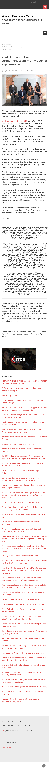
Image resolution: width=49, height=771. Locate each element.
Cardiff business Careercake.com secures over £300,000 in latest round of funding (21, 617)
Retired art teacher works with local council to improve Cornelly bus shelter (22, 700)
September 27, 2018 (11, 71)
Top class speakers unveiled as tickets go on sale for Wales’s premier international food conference (24, 586)
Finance (34, 71)
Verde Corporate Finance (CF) (14, 121)
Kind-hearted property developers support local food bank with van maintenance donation (24, 408)
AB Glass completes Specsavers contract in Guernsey (24, 687)
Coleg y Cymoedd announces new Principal (20, 556)
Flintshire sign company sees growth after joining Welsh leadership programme (23, 430)
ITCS (3, 730)
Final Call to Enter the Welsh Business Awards (21, 599)
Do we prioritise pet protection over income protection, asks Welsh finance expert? (20, 479)
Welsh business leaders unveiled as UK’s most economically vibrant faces (21, 530)
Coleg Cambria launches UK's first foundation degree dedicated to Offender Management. (21, 578)
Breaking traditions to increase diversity (19, 444)
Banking (23, 71)
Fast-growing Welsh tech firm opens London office (23, 653)
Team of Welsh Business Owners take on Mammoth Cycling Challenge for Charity (24, 382)
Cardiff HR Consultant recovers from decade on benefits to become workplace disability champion (23, 457)
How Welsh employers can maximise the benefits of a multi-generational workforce (24, 658)
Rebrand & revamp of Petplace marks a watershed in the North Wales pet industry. (24, 561)
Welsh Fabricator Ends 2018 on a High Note (20, 502)
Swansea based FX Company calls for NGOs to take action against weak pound (24, 646)
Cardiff (29, 71)
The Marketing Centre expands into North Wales (23, 604)
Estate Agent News (9, 747)
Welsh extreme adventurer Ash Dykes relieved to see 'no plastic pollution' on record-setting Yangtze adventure (24, 495)
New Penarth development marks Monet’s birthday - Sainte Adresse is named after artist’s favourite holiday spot (24, 570)
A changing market (10, 395)
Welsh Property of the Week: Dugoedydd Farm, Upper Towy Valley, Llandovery (22, 508)
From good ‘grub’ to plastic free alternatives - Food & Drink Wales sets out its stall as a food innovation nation (24, 548)
